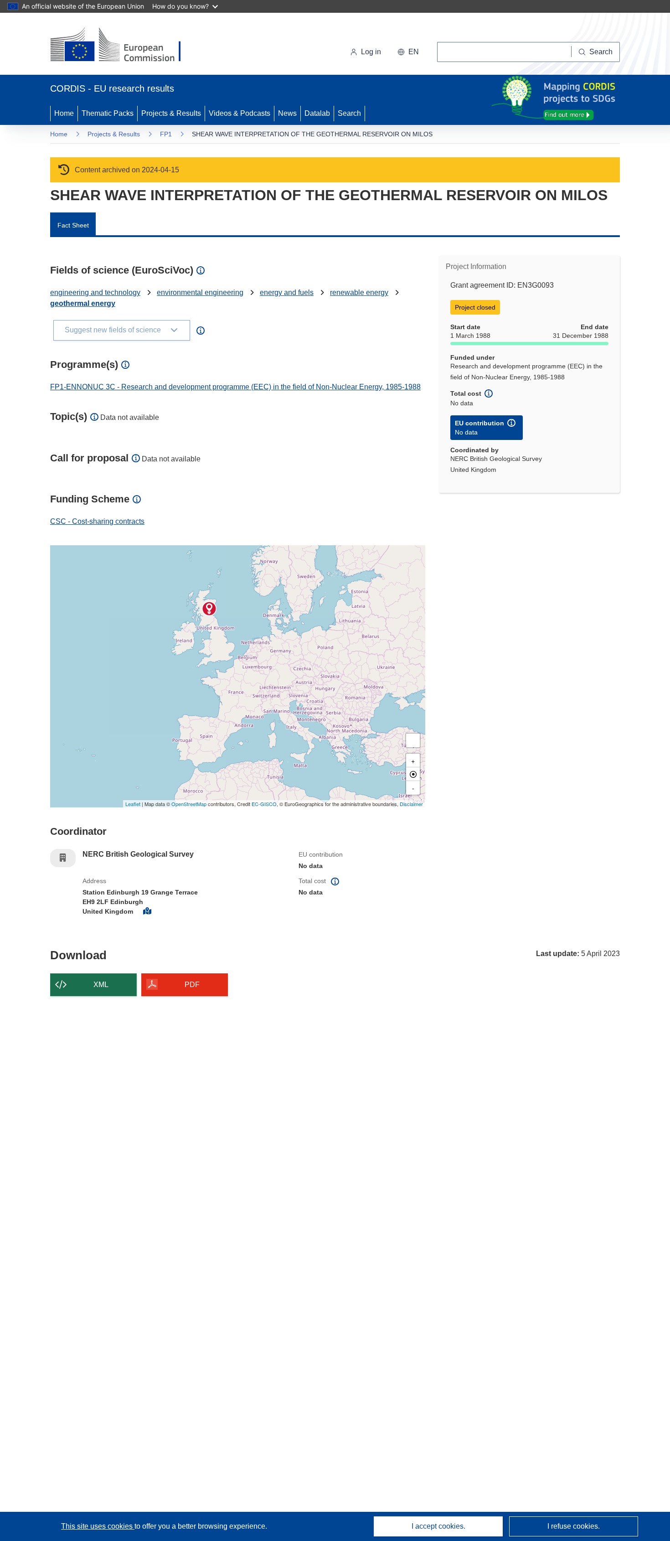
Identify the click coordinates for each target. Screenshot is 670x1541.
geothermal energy (82, 303)
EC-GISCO (264, 803)
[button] (408, 52)
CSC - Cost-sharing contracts (97, 521)
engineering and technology (95, 292)
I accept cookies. (438, 1526)
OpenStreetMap (188, 803)
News (287, 113)
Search (349, 113)
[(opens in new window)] (123, 45)
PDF (192, 984)
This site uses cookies (97, 1526)
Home (64, 113)
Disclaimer (411, 803)
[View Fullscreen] (413, 740)
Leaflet (132, 803)
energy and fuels (287, 292)
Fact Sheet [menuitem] (73, 225)
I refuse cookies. (573, 1526)
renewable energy (359, 292)
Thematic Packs (108, 113)
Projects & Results (171, 113)
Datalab (317, 113)
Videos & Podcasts (239, 113)
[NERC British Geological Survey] (209, 608)
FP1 (166, 134)
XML (100, 984)
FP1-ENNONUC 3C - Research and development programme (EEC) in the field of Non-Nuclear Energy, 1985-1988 (235, 387)
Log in (371, 52)
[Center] (413, 774)
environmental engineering (200, 292)
